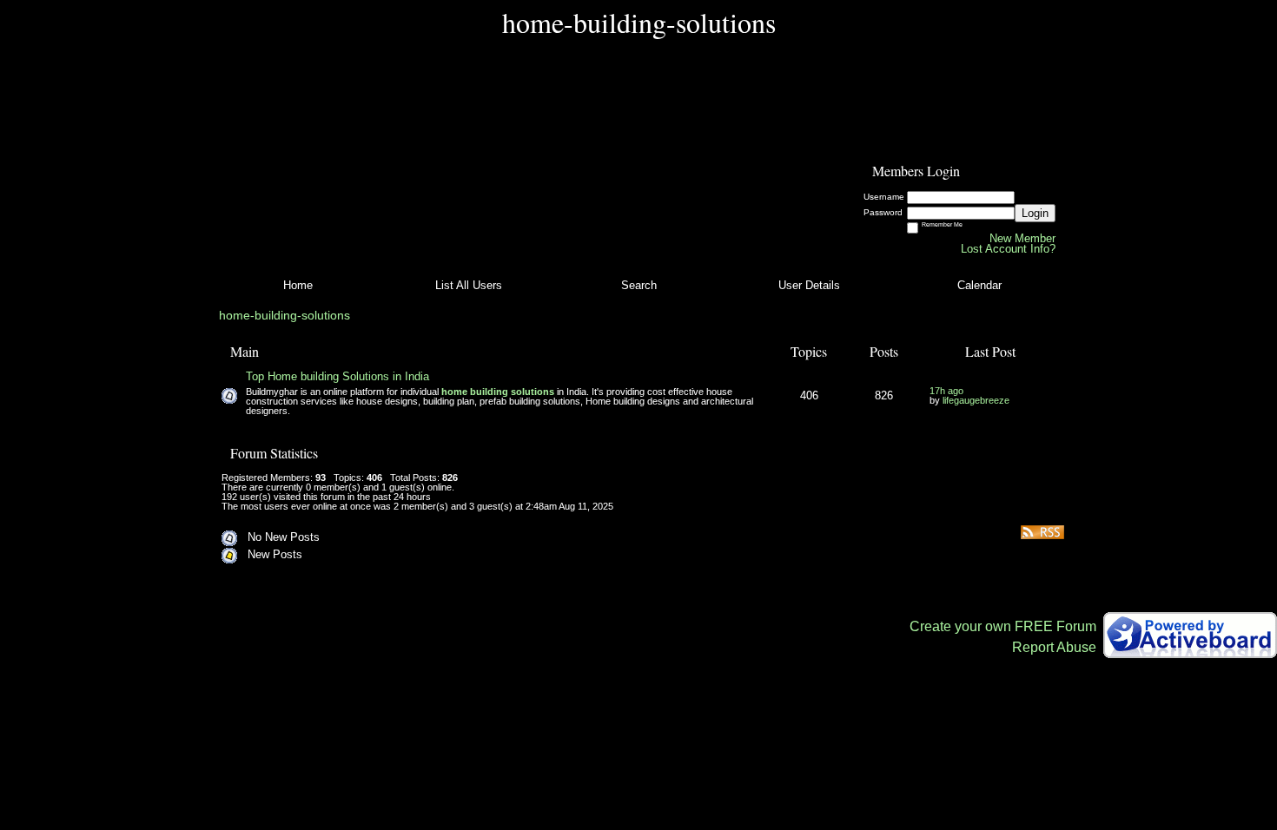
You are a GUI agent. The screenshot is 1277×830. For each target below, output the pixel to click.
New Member (1022, 238)
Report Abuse (1054, 647)
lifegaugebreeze (976, 400)
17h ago (946, 390)
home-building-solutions (284, 315)
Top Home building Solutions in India (337, 376)
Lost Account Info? (1008, 248)
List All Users (468, 285)
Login (1035, 213)
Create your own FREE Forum (1003, 626)
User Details (809, 285)
